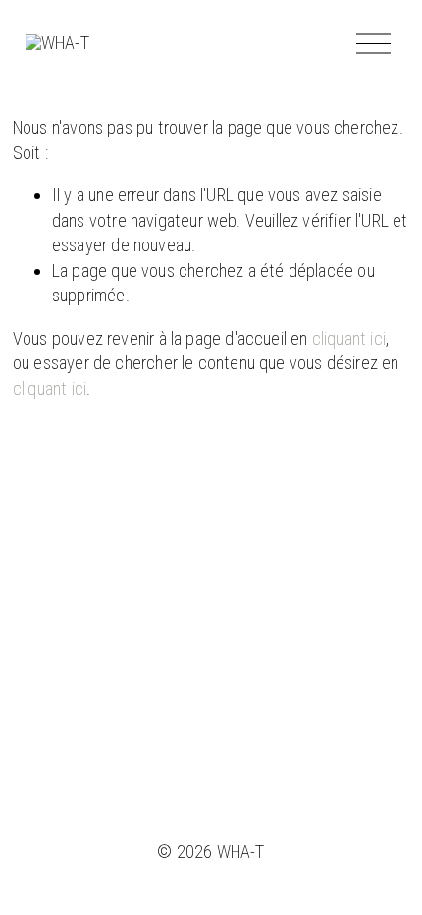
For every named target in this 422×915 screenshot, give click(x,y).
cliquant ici (349, 338)
